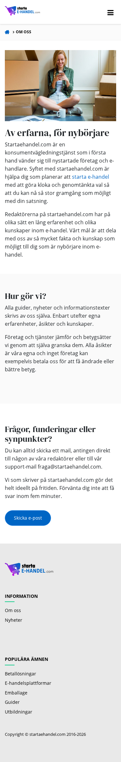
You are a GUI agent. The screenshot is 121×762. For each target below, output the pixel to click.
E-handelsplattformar (28, 683)
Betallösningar (20, 674)
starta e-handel (90, 176)
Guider (12, 702)
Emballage (16, 693)
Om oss (23, 32)
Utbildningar (18, 712)
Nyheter (13, 620)
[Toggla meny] (110, 12)
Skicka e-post (28, 518)
